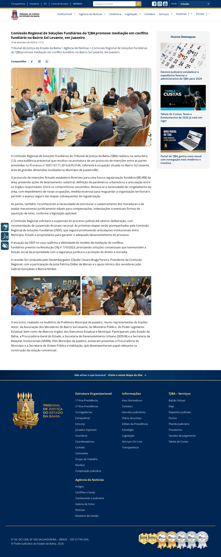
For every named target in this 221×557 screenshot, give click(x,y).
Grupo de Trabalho (86, 459)
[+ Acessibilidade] (5, 245)
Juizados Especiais (86, 429)
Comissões (81, 453)
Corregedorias (83, 412)
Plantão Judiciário (179, 424)
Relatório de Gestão (87, 515)
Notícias (80, 510)
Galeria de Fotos (85, 504)
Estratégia (128, 429)
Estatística (115, 14)
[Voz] (5, 236)
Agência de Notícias (90, 14)
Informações (131, 393)
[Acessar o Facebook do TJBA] (154, 4)
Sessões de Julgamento (182, 435)
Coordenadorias (84, 441)
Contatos (150, 14)
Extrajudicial (82, 418)
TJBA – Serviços (179, 393)
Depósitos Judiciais (180, 412)
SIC (45, 4)
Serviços (164, 14)
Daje (171, 406)
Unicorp (80, 424)
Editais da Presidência (135, 424)
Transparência (18, 4)
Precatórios (175, 429)
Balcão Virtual (177, 400)
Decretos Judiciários (134, 412)
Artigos (79, 486)
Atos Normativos (132, 400)
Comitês (80, 447)
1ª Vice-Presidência (86, 400)
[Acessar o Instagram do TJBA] (159, 4)
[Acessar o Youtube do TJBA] (165, 4)
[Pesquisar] (138, 3)
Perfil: (174, 4)
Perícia (173, 418)
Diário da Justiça (131, 418)
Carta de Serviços (59, 4)
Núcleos (80, 465)
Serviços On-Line (132, 441)
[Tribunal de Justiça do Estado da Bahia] (25, 14)
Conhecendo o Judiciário (89, 498)
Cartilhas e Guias (85, 492)
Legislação (131, 14)
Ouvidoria (34, 4)
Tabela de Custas (178, 441)
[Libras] (5, 227)
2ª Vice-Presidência (86, 406)
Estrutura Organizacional (93, 393)
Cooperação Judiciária (88, 471)
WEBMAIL (77, 4)
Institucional (64, 14)
